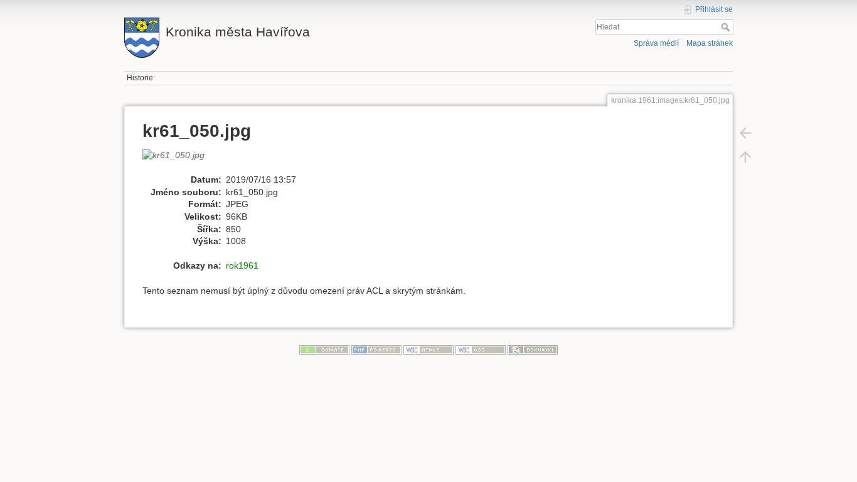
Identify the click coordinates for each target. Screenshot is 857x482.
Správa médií (656, 43)
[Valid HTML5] (428, 349)
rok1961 (242, 265)
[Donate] (324, 349)
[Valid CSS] (480, 349)
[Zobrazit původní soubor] (180, 161)
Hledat (727, 27)
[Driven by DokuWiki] (533, 349)
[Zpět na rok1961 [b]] (745, 133)
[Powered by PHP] (376, 349)
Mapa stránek (709, 43)
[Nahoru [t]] (745, 157)
